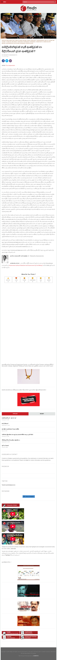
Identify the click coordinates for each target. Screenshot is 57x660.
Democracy (33, 40)
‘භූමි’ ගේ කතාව (5, 445)
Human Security (47, 41)
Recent (42, 413)
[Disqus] (28, 303)
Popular (15, 413)
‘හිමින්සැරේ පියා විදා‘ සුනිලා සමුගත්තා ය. (11, 440)
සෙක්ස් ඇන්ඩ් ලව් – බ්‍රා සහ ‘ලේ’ (9, 418)
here (27, 460)
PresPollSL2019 (29, 43)
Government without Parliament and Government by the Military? (26, 265)
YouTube (7, 555)
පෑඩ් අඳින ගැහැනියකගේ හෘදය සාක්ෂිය (10, 429)
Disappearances (40, 40)
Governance (32, 41)
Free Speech (14, 41)
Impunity (4, 43)
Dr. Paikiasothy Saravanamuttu (9, 55)
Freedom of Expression (23, 41)
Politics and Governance (19, 43)
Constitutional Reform (20, 40)
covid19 (28, 40)
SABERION (35, 655)
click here (13, 548)
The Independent (10, 65)
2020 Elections (5, 40)
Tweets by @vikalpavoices (8, 485)
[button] (28, 26)
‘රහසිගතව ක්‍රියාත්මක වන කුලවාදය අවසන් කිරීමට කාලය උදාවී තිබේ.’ (17, 434)
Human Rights (39, 41)
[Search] (54, 2)
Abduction (11, 40)
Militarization (9, 43)
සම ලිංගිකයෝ (5, 423)
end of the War (48, 40)
